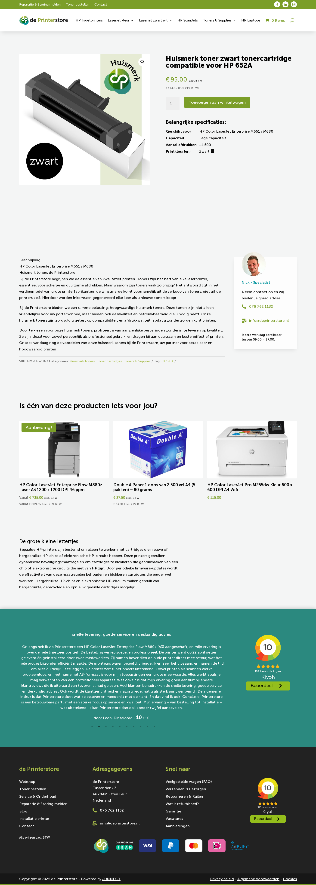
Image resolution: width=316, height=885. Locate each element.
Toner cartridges (109, 361)
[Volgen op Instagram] (294, 4)
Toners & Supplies (217, 20)
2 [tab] (99, 726)
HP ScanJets (187, 20)
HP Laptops (250, 20)
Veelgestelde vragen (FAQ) (189, 782)
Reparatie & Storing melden (40, 4)
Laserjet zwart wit (153, 20)
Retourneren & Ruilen (184, 797)
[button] (142, 62)
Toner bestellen (77, 4)
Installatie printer (34, 819)
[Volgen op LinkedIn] (285, 4)
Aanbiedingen (178, 826)
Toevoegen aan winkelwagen (217, 102)
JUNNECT (111, 879)
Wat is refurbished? (182, 804)
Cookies (290, 879)
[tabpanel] (121, 676)
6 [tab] (126, 726)
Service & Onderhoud (37, 797)
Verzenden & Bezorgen (186, 789)
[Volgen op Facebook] (277, 4)
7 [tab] (133, 726)
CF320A (167, 361)
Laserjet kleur (118, 20)
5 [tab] (120, 726)
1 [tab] (92, 726)
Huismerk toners (82, 361)
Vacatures (174, 819)
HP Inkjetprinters (89, 20)
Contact (100, 4)
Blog (23, 811)
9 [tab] (147, 726)
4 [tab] (113, 726)
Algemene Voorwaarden (258, 879)
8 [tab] (140, 726)
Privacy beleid (222, 879)
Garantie (173, 811)
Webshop (27, 782)
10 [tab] (154, 726)
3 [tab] (106, 726)
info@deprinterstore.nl (269, 320)
